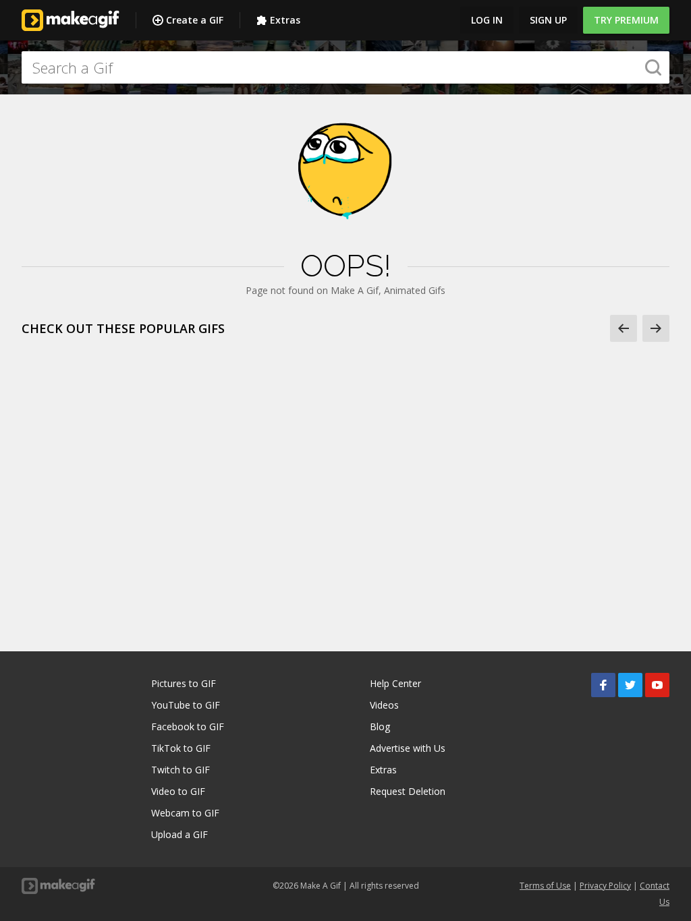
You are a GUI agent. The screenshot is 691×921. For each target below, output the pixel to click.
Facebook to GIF (187, 726)
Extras (285, 19)
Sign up (548, 19)
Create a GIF (194, 19)
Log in (487, 19)
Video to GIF (178, 791)
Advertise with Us (407, 748)
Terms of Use (545, 885)
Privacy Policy (605, 885)
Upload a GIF (179, 834)
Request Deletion (407, 791)
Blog (380, 726)
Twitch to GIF (180, 769)
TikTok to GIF (181, 748)
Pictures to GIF (183, 683)
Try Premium (626, 19)
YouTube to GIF (185, 705)
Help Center (395, 683)
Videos (384, 705)
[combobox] (345, 67)
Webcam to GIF (185, 812)
